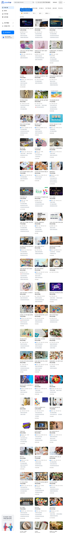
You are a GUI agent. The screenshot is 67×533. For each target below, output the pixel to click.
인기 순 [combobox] (60, 16)
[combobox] (23, 2)
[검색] (33, 2)
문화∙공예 (55, 8)
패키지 (5, 10)
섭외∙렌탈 (6, 17)
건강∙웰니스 (41, 8)
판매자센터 (55, 2)
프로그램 (6, 7)
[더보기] (64, 2)
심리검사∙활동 (34, 8)
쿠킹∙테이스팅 (61, 8)
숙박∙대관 (6, 14)
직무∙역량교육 (48, 8)
